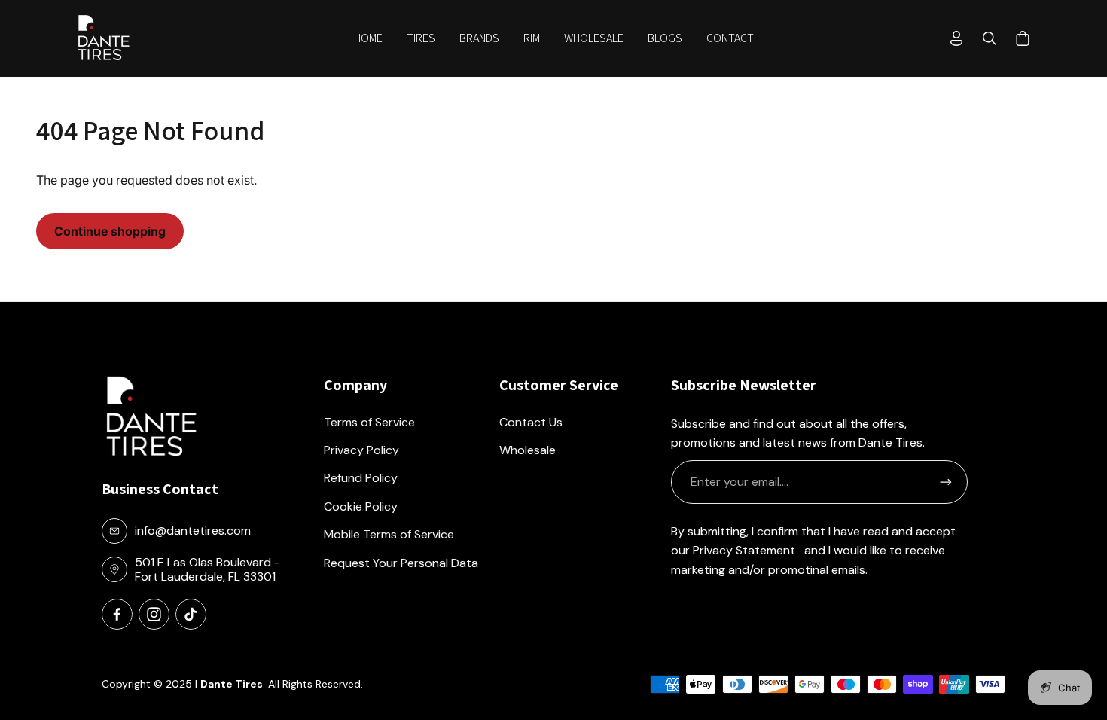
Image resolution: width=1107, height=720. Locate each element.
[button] (421, 38)
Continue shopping (110, 231)
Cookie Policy (361, 506)
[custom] (117, 614)
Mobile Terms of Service (389, 534)
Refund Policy (361, 478)
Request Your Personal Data (401, 563)
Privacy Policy (361, 450)
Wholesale (527, 450)
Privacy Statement (744, 550)
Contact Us (531, 422)
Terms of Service (369, 422)
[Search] (989, 38)
